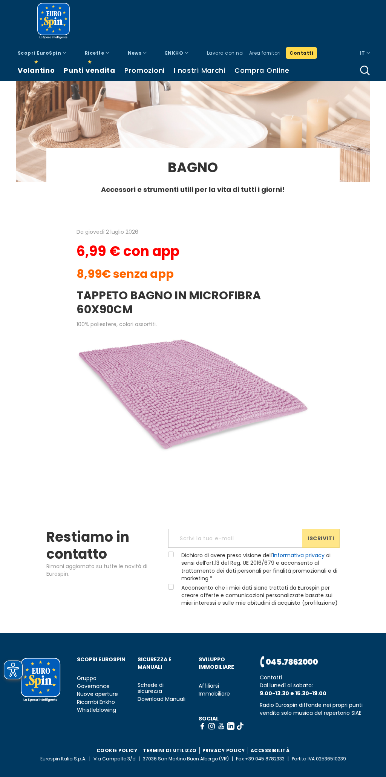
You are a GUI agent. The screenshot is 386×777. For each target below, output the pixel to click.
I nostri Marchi (199, 70)
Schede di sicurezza (151, 688)
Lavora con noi (225, 53)
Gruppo (86, 678)
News (135, 53)
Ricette (95, 53)
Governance (93, 686)
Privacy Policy (223, 750)
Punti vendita (89, 70)
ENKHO (175, 53)
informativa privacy (299, 555)
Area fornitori (265, 53)
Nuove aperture (97, 694)
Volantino (36, 70)
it (363, 53)
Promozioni (144, 70)
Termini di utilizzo (170, 750)
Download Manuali (161, 699)
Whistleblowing (96, 710)
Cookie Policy (117, 750)
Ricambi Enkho (96, 702)
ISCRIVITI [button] (321, 538)
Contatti (301, 53)
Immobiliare (214, 694)
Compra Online (261, 70)
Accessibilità (270, 750)
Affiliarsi (209, 686)
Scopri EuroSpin (40, 53)
